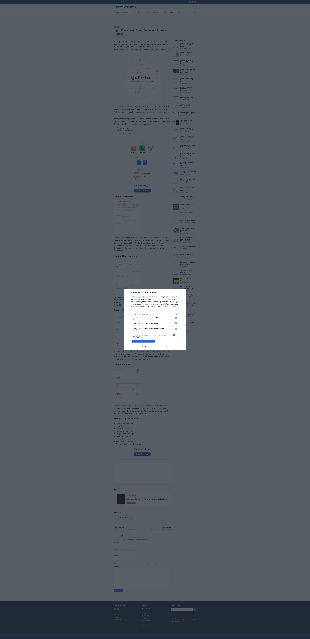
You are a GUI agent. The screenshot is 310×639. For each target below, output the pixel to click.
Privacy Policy (164, 347)
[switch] (175, 318)
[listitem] (155, 314)
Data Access (155, 347)
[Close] (182, 292)
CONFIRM (143, 341)
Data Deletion (145, 347)
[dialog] (155, 319)
